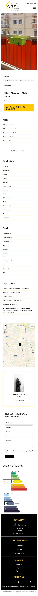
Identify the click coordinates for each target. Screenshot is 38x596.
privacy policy (27, 451)
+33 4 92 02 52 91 (20, 533)
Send (10, 456)
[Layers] (32, 326)
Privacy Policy (28, 591)
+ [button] (5, 325)
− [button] (5, 328)
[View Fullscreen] (5, 332)
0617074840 (20, 400)
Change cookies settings (8, 586)
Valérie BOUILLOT (19, 394)
